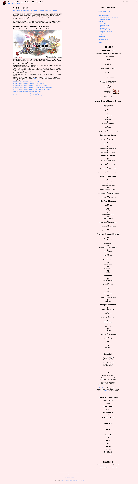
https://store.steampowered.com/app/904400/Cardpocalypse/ (28, 94)
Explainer (100, 21)
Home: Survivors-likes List (104, 10)
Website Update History (104, 11)
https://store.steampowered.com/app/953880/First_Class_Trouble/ (30, 83)
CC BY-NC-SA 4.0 (82, 480)
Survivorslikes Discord (104, 38)
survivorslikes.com (69, 477)
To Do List (100, 41)
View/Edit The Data (103, 15)
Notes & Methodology (105, 23)
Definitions (102, 388)
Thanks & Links (103, 32)
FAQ (101, 34)
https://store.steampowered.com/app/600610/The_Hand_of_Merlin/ (30, 85)
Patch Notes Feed (102, 13)
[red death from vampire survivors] (5, 2)
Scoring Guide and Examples (106, 26)
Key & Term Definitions (105, 25)
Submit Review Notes (105, 19)
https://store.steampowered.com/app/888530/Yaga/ (26, 93)
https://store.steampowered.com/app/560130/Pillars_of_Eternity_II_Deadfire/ (32, 87)
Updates (18, 10)
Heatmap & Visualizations (106, 29)
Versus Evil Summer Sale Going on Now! (48, 10)
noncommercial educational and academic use (69, 480)
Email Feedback (102, 39)
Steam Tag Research (105, 28)
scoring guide (103, 390)
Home (18, 3)
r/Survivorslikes (102, 36)
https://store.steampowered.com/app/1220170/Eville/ (26, 81)
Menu (9, 3)
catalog (34, 78)
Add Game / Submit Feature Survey (108, 17)
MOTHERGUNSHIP (34, 10)
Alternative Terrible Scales (106, 31)
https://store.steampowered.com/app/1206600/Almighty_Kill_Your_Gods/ (31, 89)
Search (14, 3)
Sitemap (100, 42)
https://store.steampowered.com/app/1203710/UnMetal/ (27, 91)
